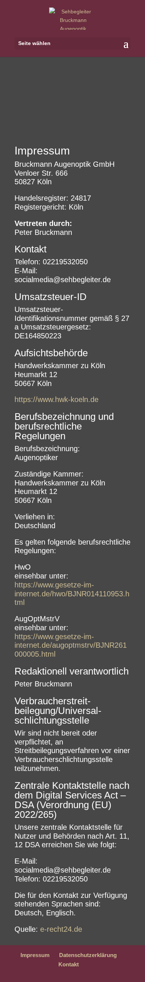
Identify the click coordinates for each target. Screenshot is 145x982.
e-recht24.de (61, 929)
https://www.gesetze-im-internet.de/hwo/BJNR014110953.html (71, 594)
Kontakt (68, 964)
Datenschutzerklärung (88, 955)
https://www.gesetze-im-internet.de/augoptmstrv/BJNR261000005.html (70, 645)
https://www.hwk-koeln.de (56, 399)
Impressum (34, 955)
